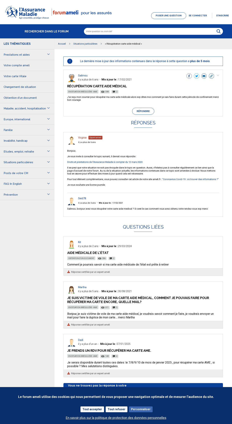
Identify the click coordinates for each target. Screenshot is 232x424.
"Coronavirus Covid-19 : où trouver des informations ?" (190, 179)
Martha (82, 287)
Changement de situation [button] (20, 87)
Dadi (80, 340)
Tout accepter (92, 409)
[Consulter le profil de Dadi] (71, 345)
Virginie (82, 137)
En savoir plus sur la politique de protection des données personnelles (116, 418)
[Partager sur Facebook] (189, 76)
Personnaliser (141, 409)
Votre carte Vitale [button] (15, 76)
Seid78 (82, 198)
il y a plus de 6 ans (87, 142)
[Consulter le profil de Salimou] (71, 81)
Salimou (83, 75)
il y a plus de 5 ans (87, 203)
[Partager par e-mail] (204, 76)
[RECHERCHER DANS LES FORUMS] (218, 31)
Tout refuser (116, 409)
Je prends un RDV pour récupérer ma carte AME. (109, 350)
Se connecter (198, 15)
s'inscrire (222, 15)
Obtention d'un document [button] (20, 97)
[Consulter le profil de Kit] (71, 247)
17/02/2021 (111, 203)
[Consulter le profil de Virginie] (71, 143)
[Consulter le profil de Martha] (71, 292)
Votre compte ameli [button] (17, 65)
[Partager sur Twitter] (196, 76)
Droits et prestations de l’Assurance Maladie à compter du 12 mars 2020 (104, 162)
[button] (116, 19)
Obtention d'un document (81, 258)
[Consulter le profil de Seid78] (71, 204)
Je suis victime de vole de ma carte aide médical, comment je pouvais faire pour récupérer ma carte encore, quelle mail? (138, 300)
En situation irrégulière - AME (82, 92)
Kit (79, 242)
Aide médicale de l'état (88, 253)
